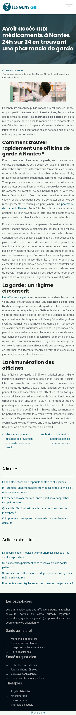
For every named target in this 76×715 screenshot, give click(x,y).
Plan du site (38, 712)
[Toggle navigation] (69, 7)
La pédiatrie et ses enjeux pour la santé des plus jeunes (34, 482)
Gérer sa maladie (14, 70)
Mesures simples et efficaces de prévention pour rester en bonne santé (19, 441)
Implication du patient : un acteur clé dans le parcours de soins (55, 439)
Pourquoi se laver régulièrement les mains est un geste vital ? (37, 583)
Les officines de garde (16, 297)
